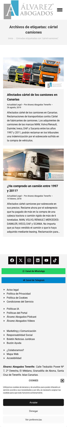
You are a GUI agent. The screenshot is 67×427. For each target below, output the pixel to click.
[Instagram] (29, 260)
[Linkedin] (38, 260)
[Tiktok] (55, 260)
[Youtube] (46, 260)
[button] (62, 380)
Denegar (33, 411)
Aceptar (34, 402)
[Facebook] (12, 260)
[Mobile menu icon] (60, 9)
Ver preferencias (33, 419)
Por (37, 104)
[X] (21, 260)
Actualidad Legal (14, 104)
